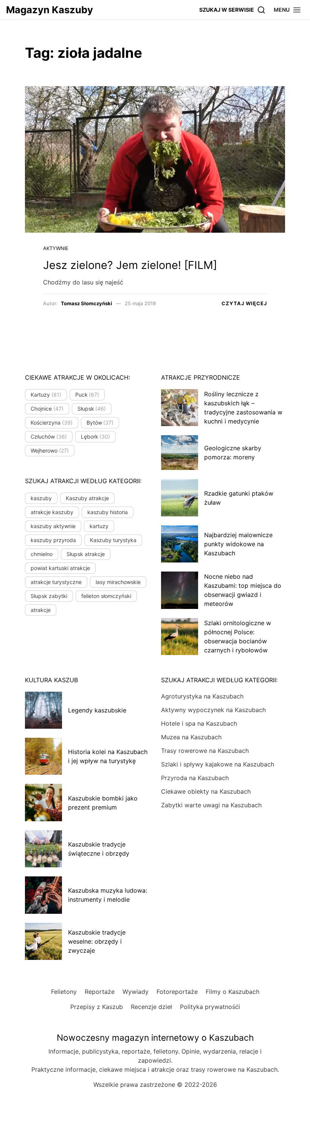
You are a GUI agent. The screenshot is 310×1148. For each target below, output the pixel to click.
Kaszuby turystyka (113, 540)
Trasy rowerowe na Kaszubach (205, 750)
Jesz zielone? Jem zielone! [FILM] (130, 265)
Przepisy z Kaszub (96, 1006)
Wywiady (135, 991)
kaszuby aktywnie (53, 526)
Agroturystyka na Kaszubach (202, 696)
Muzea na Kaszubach (191, 737)
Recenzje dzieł (151, 1006)
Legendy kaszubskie (97, 710)
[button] (287, 9)
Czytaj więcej (244, 303)
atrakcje (41, 610)
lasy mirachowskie (118, 582)
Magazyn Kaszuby (49, 9)
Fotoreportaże (177, 991)
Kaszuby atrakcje (87, 498)
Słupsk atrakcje (86, 554)
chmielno (42, 554)
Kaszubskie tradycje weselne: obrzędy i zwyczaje (97, 941)
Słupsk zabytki (49, 596)
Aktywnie (55, 248)
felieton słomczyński (106, 596)
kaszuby (41, 498)
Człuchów (49, 436)
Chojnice (47, 408)
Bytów (100, 422)
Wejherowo (50, 450)
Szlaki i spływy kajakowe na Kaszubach (217, 764)
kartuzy (99, 526)
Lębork (95, 436)
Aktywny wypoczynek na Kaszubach (213, 710)
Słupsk (92, 408)
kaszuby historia (107, 512)
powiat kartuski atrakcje (60, 568)
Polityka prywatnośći (210, 1006)
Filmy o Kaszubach (232, 991)
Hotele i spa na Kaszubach (199, 723)
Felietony (64, 991)
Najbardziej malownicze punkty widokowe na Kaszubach (238, 544)
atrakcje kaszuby (52, 512)
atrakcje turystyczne (56, 582)
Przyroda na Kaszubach (195, 778)
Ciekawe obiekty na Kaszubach (206, 791)
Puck (87, 394)
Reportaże (100, 991)
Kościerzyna (52, 422)
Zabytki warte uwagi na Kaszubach (211, 805)
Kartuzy (46, 394)
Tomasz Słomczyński (86, 303)
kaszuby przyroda (53, 540)
